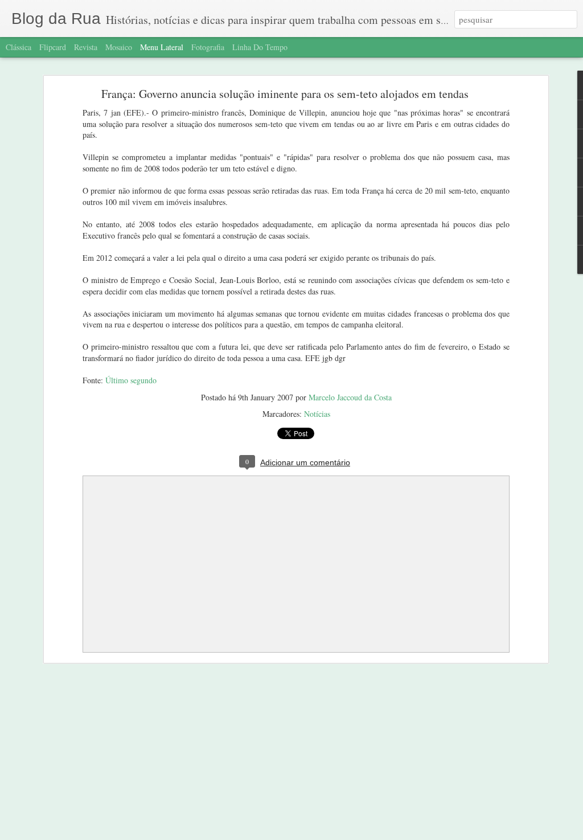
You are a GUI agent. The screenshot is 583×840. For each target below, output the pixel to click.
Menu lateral (161, 47)
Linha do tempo (260, 47)
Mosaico (118, 47)
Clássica (18, 47)
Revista (85, 47)
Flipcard (52, 47)
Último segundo (131, 380)
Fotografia (207, 47)
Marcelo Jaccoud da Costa (350, 397)
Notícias (317, 413)
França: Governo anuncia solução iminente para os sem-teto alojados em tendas (285, 93)
